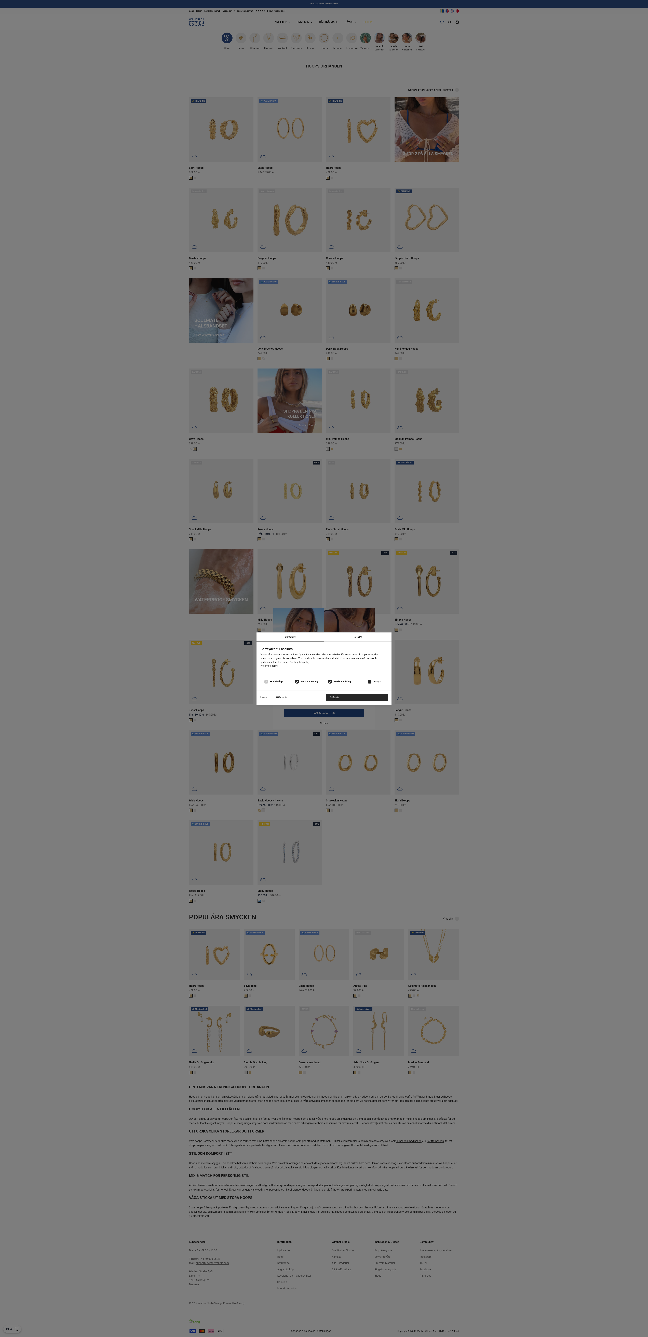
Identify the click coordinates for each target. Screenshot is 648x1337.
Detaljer (358, 637)
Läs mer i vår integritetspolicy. (294, 662)
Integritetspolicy (269, 665)
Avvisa (263, 697)
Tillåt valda (281, 697)
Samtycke (290, 636)
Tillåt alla (334, 697)
